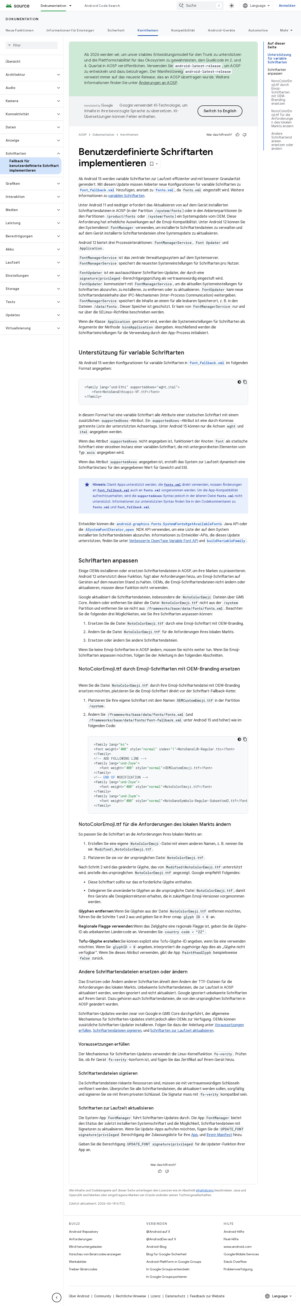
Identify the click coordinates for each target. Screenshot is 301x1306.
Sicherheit (116, 30)
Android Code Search (102, 6)
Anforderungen (80, 1239)
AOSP (83, 135)
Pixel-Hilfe (231, 1239)
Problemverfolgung (238, 1269)
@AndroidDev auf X (161, 1239)
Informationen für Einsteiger (70, 30)
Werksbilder (78, 1262)
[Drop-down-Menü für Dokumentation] (72, 5)
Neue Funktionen (19, 30)
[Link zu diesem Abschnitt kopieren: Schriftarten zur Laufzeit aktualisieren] (158, 1108)
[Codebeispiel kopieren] (245, 382)
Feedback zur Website (207, 1296)
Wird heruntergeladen (85, 1246)
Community (102, 1296)
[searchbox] (32, 45)
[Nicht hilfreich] (244, 134)
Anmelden (287, 6)
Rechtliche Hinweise (131, 1296)
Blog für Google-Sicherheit (166, 1254)
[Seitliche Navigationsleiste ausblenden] (56, 1297)
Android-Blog (156, 1246)
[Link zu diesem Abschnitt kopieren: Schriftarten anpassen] (142, 561)
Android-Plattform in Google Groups (173, 1262)
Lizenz (156, 1296)
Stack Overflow (235, 1262)
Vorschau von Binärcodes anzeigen (95, 1254)
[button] (28, 74)
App (194, 1135)
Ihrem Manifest (219, 1135)
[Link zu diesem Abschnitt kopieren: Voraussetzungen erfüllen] (134, 1045)
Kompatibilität (183, 30)
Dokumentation (53, 6)
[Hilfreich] (237, 134)
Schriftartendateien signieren (117, 1030)
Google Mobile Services (241, 1254)
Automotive (258, 30)
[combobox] (200, 5)
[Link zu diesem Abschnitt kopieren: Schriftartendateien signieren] (142, 1074)
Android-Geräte (221, 30)
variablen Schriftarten (126, 195)
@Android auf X (158, 1231)
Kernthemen (148, 30)
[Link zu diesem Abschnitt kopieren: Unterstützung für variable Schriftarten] (189, 353)
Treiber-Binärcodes (83, 1269)
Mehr (284, 30)
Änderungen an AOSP (158, 83)
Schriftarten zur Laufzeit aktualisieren (182, 1030)
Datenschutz (175, 1296)
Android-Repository (83, 1231)
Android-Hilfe (234, 1231)
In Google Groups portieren (166, 1277)
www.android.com (238, 1246)
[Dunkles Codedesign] (239, 382)
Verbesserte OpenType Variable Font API (163, 541)
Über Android (79, 1296)
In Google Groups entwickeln (168, 1269)
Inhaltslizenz (205, 1190)
